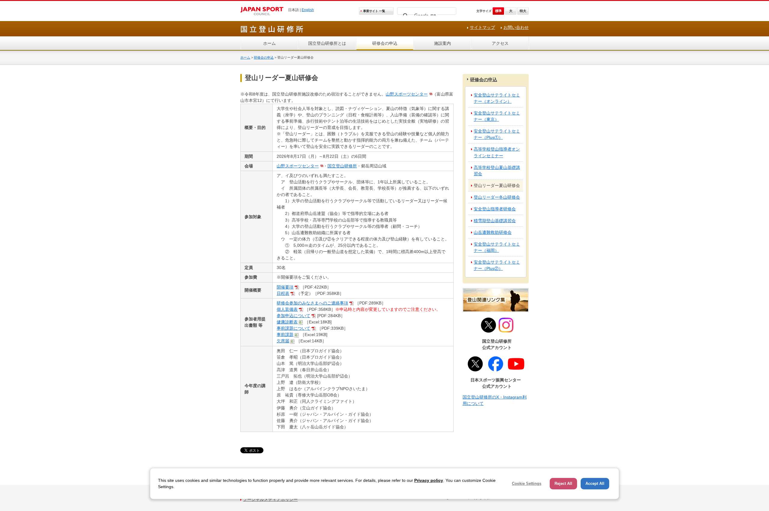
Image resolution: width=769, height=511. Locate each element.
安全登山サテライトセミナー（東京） (497, 116)
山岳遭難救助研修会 (493, 232)
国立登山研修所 (342, 166)
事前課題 (285, 334)
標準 (498, 11)
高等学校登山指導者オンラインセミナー (497, 152)
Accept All (594, 483)
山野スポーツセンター (407, 94)
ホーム (269, 43)
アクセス (500, 43)
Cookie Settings (526, 483)
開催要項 (285, 287)
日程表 (283, 293)
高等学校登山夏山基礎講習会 (497, 170)
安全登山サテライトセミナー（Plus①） (497, 134)
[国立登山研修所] (272, 31)
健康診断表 (287, 322)
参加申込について (293, 315)
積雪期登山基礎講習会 (495, 220)
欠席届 (283, 340)
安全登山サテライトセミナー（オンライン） (497, 98)
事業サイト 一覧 (374, 11)
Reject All (563, 483)
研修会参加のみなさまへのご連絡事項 (312, 303)
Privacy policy (428, 480)
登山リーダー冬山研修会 (497, 197)
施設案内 (442, 43)
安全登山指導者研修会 (495, 209)
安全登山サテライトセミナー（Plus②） (497, 265)
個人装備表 (287, 309)
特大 (523, 11)
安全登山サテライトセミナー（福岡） (497, 247)
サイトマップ (482, 27)
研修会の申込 (384, 43)
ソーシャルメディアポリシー (270, 499)
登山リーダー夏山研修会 (497, 185)
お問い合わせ (516, 27)
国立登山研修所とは (327, 43)
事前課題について (293, 328)
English (308, 10)
